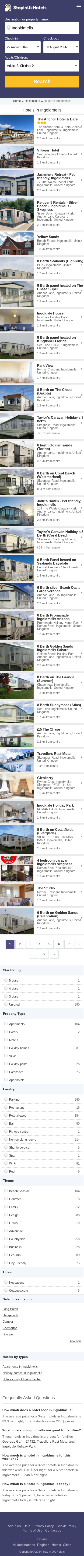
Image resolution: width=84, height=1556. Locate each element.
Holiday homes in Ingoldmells (22, 1373)
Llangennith (10, 1315)
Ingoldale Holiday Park (18, 1446)
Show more (75, 1341)
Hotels (56, 1545)
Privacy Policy (43, 1526)
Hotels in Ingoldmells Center (22, 1379)
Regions (43, 1545)
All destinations (24, 1545)
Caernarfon (10, 1328)
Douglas (8, 1334)
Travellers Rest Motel (52, 1441)
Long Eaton (10, 1309)
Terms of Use (32, 1530)
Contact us (53, 1530)
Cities (67, 1545)
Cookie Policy (66, 1526)
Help (27, 1526)
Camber (8, 1321)
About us (14, 1526)
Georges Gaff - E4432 (18, 1441)
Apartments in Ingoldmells (20, 1366)
